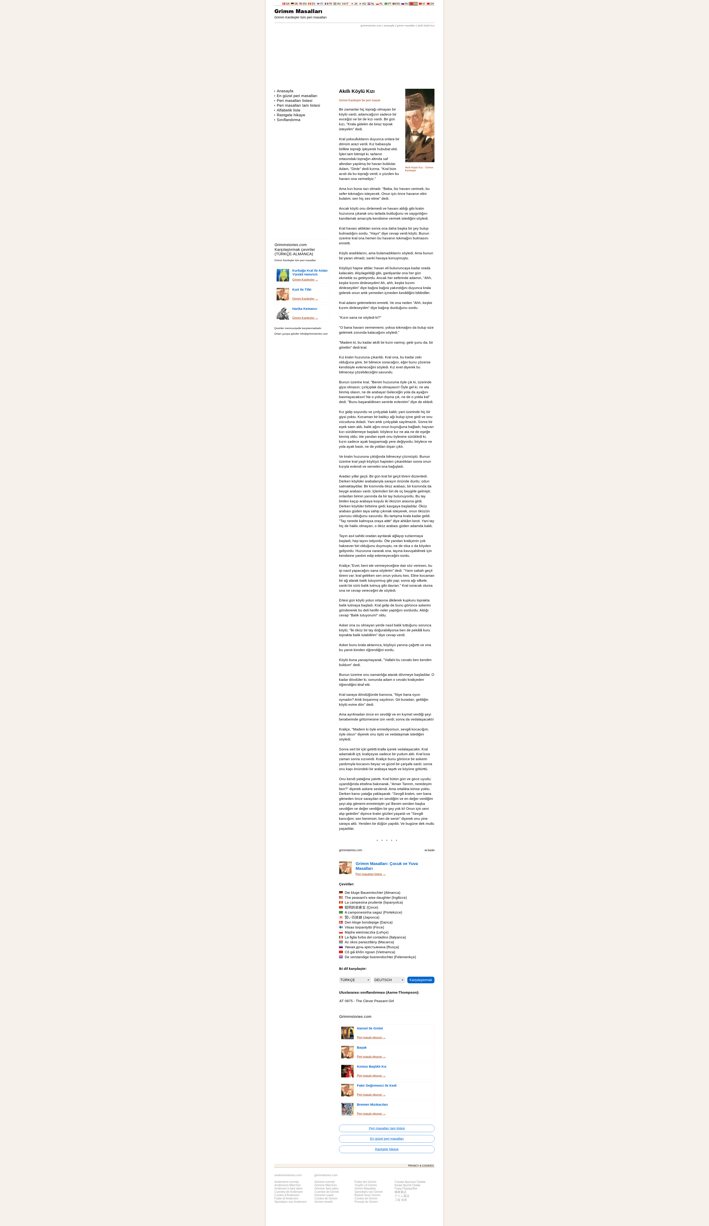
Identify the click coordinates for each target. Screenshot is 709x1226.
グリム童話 (402, 1195)
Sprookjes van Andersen (290, 1201)
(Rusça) (372, 947)
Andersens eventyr (286, 1181)
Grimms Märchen (325, 1185)
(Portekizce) (373, 912)
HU (339, 3)
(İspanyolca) (374, 902)
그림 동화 (401, 1199)
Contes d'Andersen (286, 1195)
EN (304, 3)
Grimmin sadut (323, 1195)
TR (415, 3)
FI (322, 3)
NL (372, 3)
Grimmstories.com (291, 245)
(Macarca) (369, 942)
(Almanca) (372, 893)
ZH (432, 3)
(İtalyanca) (375, 937)
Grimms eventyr (324, 1181)
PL (381, 3)
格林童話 (400, 1192)
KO (364, 3)
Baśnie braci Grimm (367, 1195)
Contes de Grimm (325, 1198)
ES (313, 3)
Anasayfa (285, 91)
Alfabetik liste (288, 110)
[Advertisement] (354, 56)
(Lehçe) (366, 932)
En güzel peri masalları (297, 96)
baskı (431, 850)
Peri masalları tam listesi (298, 105)
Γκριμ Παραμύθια (406, 1188)
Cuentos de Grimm (326, 1191)
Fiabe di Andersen (286, 1198)
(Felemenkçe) (380, 957)
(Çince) (361, 907)
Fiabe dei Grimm (365, 1181)
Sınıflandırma (288, 120)
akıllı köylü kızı (426, 25)
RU (407, 3)
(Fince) (364, 927)
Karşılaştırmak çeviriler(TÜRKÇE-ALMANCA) (295, 251)
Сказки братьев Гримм (410, 1181)
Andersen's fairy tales (288, 1188)
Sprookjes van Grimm (368, 1191)
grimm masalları (406, 25)
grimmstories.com (371, 25)
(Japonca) (362, 917)
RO (398, 3)
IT (347, 3)
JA (355, 3)
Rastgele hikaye (291, 115)
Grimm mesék (323, 1201)
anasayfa (389, 25)
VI (423, 3)
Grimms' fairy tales (326, 1188)
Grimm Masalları (298, 11)
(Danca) (369, 922)
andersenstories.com (288, 1175)
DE (296, 3)
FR (330, 3)
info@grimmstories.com (314, 333)
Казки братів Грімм (407, 1185)
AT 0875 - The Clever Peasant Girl (366, 1001)
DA (288, 3)
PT (389, 3)
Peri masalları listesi (294, 100)
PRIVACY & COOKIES (421, 1165)
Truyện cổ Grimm (365, 1185)
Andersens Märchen (287, 1185)
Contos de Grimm (365, 1198)
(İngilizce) (376, 898)
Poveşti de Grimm (366, 1201)
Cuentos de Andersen (288, 1191)
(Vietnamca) (370, 952)
